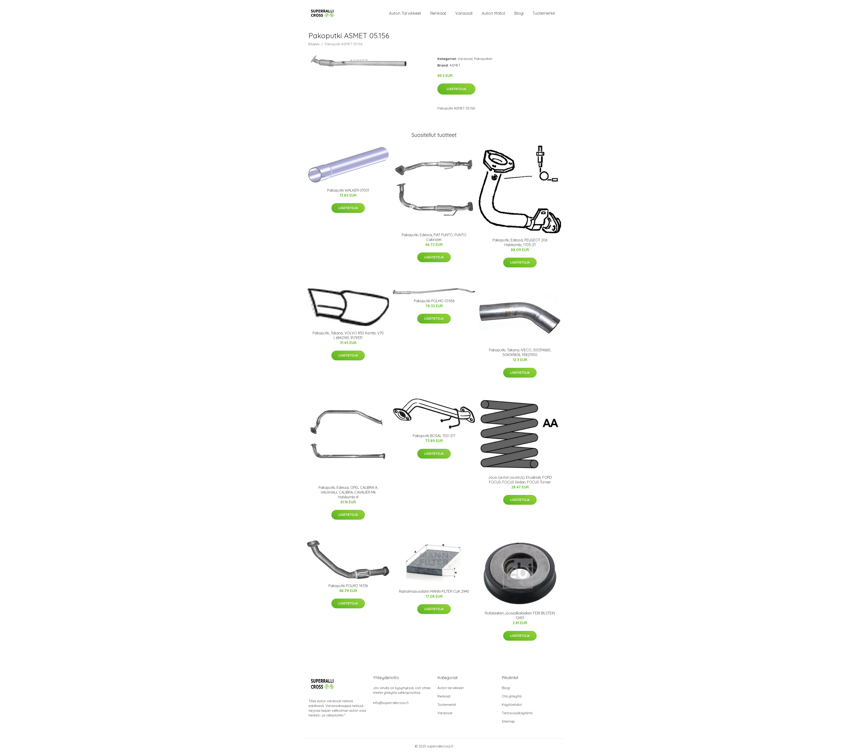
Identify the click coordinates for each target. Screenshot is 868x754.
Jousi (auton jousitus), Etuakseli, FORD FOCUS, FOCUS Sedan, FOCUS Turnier (520, 479)
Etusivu (314, 44)
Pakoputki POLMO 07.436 (434, 301)
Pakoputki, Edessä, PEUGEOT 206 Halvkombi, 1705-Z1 (520, 242)
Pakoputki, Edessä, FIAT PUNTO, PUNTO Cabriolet (434, 237)
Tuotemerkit (544, 13)
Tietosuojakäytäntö (517, 713)
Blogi (519, 13)
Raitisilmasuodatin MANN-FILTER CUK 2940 (434, 591)
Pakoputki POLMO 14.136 (348, 585)
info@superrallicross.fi (390, 703)
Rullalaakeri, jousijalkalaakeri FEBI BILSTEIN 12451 (520, 615)
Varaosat (464, 13)
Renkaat (438, 13)
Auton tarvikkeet (405, 13)
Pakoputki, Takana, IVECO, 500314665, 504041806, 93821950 (520, 352)
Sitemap (508, 721)
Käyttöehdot (512, 704)
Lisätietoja (456, 89)
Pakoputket (483, 59)
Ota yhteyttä (511, 696)
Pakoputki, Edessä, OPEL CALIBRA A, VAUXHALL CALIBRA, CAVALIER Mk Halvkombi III (348, 492)
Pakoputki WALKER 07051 (348, 190)
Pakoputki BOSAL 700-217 (434, 435)
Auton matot (493, 13)
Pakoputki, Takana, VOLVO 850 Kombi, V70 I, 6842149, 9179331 (348, 335)
